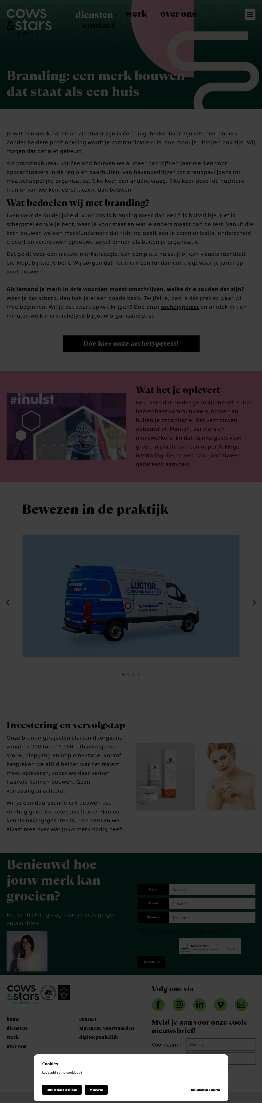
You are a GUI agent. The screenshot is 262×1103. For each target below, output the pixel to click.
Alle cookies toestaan (62, 1090)
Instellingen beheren (205, 1090)
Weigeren (96, 1090)
